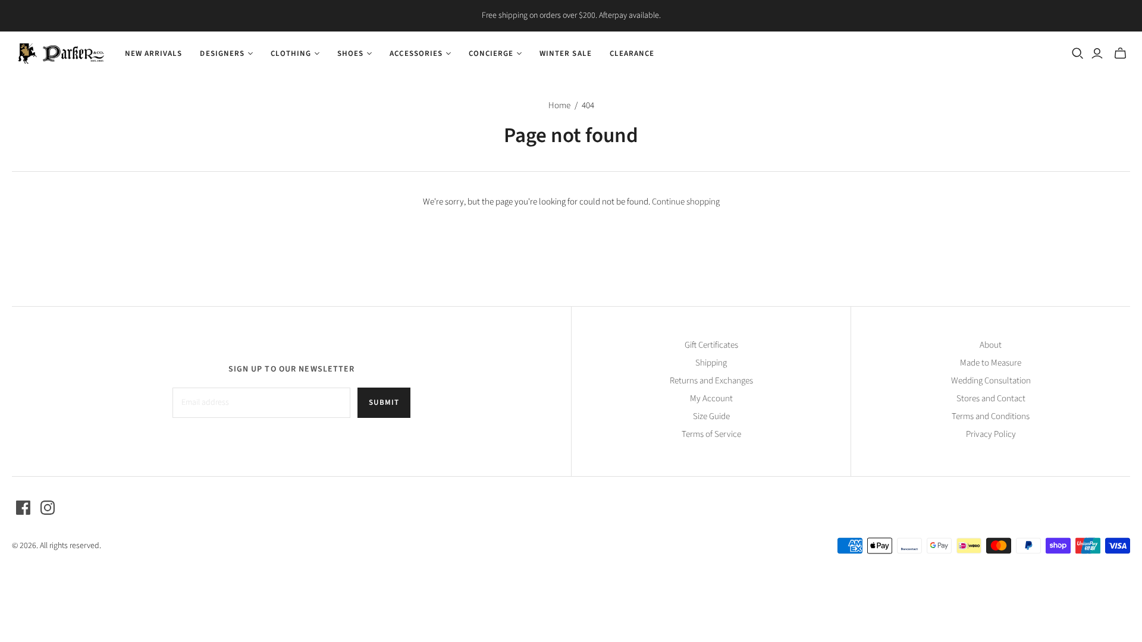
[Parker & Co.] (61, 53)
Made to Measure (990, 363)
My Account (711, 398)
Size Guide (711, 416)
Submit (384, 402)
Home (559, 105)
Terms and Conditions (991, 416)
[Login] (1097, 53)
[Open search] (1078, 53)
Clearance (632, 53)
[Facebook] (23, 508)
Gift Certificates (711, 345)
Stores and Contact (990, 398)
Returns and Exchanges (711, 380)
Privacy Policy (991, 434)
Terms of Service (711, 434)
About (991, 345)
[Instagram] (47, 508)
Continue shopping (686, 202)
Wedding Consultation (991, 380)
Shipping (711, 363)
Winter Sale (565, 53)
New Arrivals (153, 53)
